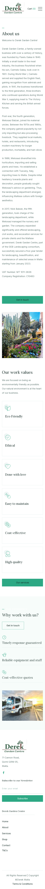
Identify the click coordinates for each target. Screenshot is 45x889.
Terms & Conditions (22, 884)
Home (5, 821)
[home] (13, 9)
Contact (6, 845)
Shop (4, 839)
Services (6, 833)
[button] (32, 9)
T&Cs (5, 850)
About (5, 827)
